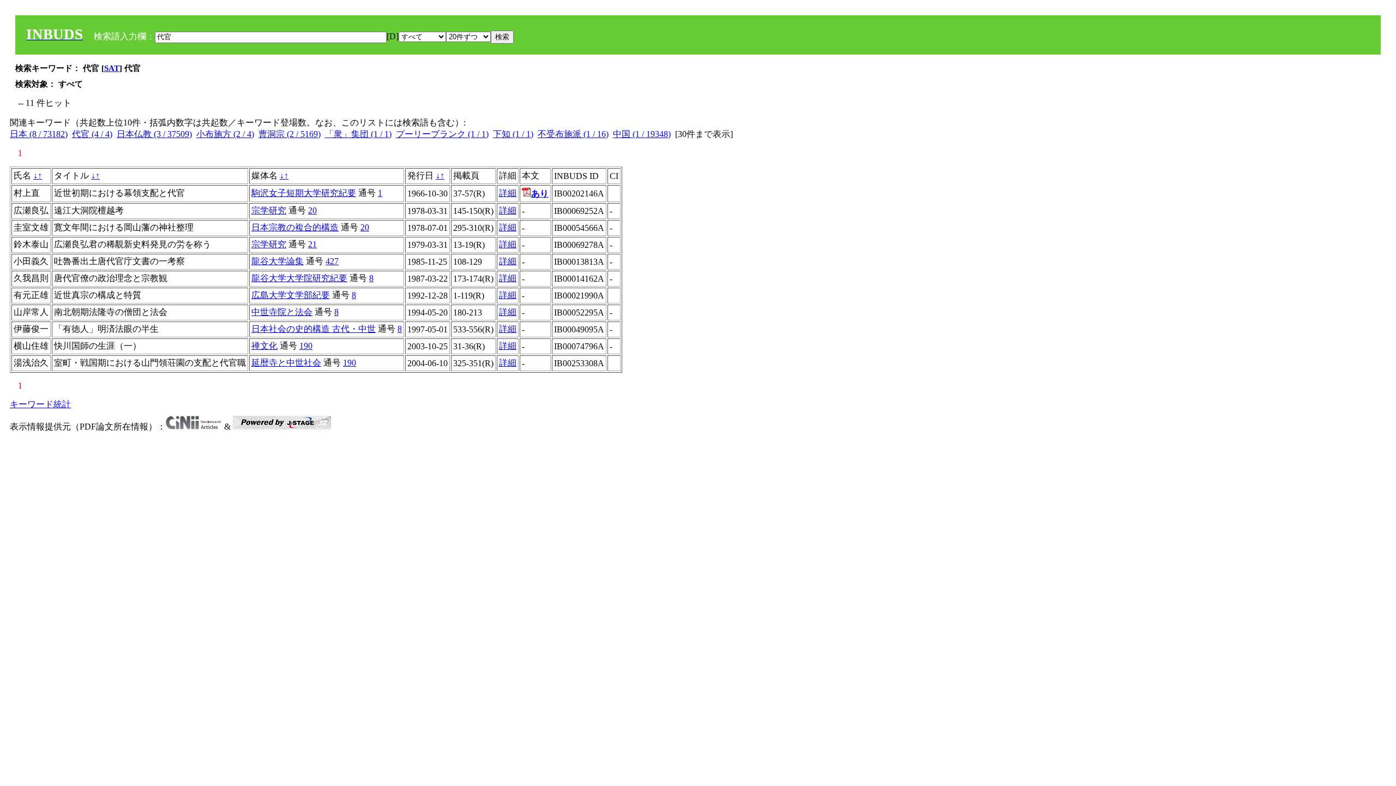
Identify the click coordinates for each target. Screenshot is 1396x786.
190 (305, 345)
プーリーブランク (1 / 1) (442, 134)
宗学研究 (268, 210)
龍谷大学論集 (277, 261)
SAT (111, 68)
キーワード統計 (40, 404)
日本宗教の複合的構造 (295, 227)
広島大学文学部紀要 (290, 295)
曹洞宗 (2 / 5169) (289, 134)
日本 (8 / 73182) (39, 134)
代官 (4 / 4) (92, 134)
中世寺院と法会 (281, 312)
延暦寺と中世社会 (286, 362)
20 (312, 210)
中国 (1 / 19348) (642, 134)
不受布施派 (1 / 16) (573, 134)
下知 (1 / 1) (513, 134)
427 (332, 261)
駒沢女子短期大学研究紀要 (303, 193)
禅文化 (264, 345)
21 (312, 244)
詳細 (507, 193)
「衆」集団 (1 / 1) (358, 134)
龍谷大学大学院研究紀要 (299, 278)
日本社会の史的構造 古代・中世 (313, 329)
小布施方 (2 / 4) (225, 134)
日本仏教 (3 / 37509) (154, 134)
